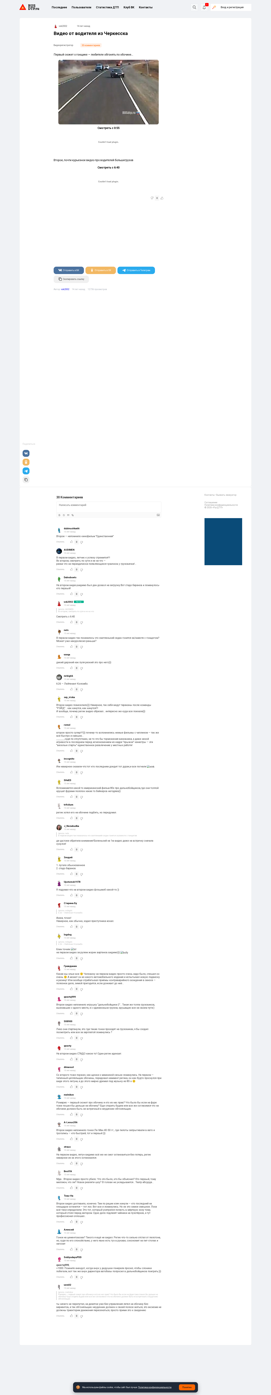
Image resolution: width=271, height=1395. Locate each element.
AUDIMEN (69, 549)
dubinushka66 (72, 528)
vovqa (67, 654)
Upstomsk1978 (72, 881)
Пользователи (81, 7)
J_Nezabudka (71, 826)
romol (67, 724)
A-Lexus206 (70, 1122)
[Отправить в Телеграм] (26, 470)
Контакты (146, 7)
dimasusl (69, 1067)
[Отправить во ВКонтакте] (26, 453)
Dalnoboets (70, 577)
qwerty (67, 1045)
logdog (68, 934)
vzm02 (67, 1284)
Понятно (187, 1387)
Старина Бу (70, 903)
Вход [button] (232, 7)
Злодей (68, 857)
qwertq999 (70, 996)
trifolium (68, 804)
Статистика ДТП (107, 7)
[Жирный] (59, 515)
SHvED (67, 780)
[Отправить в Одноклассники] (26, 462)
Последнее (59, 7)
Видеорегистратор (63, 45)
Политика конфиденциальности (221, 505)
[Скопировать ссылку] (26, 479)
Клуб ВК (129, 7)
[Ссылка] (72, 515)
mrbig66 (68, 676)
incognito (69, 758)
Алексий (69, 1229)
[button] (204, 7)
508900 (68, 1021)
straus (67, 1146)
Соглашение (211, 502)
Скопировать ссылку (73, 279)
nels (66, 630)
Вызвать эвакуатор (226, 495)
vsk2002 (63, 26)
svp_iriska (69, 697)
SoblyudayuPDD (73, 1257)
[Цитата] (68, 515)
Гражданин (70, 966)
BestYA (68, 1171)
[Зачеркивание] (64, 515)
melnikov (69, 1094)
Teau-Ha (68, 1195)
